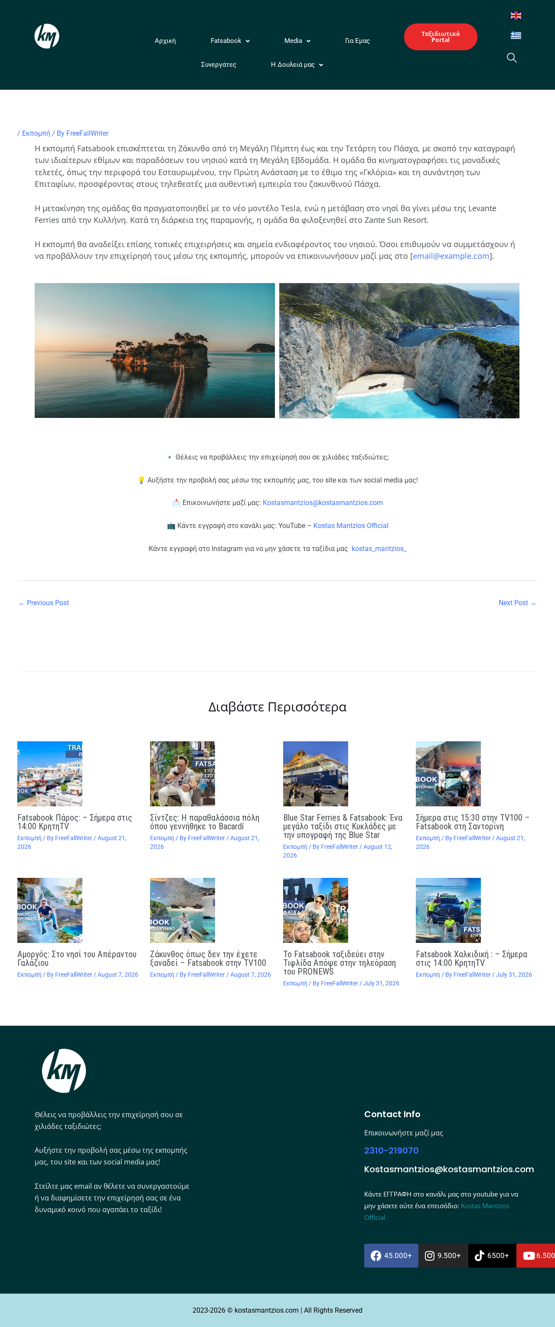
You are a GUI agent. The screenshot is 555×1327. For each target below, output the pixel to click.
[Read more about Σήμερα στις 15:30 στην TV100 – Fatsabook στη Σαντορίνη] (477, 773)
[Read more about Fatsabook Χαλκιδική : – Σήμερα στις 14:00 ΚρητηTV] (477, 910)
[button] (230, 41)
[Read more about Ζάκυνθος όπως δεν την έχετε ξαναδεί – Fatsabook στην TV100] (211, 910)
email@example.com (451, 256)
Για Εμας (357, 41)
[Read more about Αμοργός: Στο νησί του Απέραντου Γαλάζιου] (78, 910)
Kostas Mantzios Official (350, 526)
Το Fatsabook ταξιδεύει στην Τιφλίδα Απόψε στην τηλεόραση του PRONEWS (339, 963)
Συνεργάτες (218, 64)
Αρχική (165, 41)
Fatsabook (226, 41)
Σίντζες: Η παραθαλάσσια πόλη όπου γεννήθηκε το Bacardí (204, 821)
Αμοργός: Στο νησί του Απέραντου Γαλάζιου (77, 958)
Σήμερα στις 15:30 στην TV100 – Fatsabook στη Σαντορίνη (473, 821)
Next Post (518, 603)
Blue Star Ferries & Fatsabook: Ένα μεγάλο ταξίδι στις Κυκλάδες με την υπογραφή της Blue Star (342, 826)
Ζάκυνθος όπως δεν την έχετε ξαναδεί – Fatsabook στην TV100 (208, 958)
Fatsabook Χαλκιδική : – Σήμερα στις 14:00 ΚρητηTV (471, 958)
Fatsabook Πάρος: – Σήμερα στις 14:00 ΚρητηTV (74, 821)
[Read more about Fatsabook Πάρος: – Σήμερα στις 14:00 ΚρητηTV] (78, 773)
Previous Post (43, 603)
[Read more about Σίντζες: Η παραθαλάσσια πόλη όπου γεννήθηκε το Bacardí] (211, 773)
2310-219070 (391, 1150)
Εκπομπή (36, 133)
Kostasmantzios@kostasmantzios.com (323, 503)
